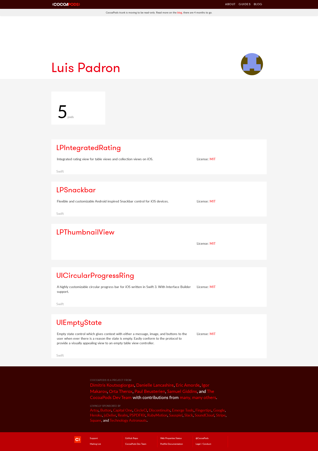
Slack (188, 415)
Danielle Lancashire (155, 385)
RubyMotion (157, 415)
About (230, 4)
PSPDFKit (137, 415)
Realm (123, 415)
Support (94, 438)
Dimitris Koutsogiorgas (112, 385)
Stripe (221, 415)
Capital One (122, 410)
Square (95, 420)
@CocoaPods (202, 438)
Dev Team (135, 443)
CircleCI (140, 410)
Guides (245, 4)
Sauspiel (176, 415)
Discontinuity (159, 410)
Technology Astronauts (128, 420)
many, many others (198, 397)
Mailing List (95, 443)
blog (179, 12)
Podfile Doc (171, 443)
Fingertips (203, 410)
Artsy (94, 410)
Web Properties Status (171, 438)
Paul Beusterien (150, 391)
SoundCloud (204, 415)
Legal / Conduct (203, 443)
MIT (213, 159)
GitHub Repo (131, 438)
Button (105, 410)
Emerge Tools (183, 410)
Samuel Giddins (182, 391)
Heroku (96, 415)
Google (219, 410)
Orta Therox (120, 391)
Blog (258, 4)
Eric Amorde (188, 385)
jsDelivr (110, 415)
